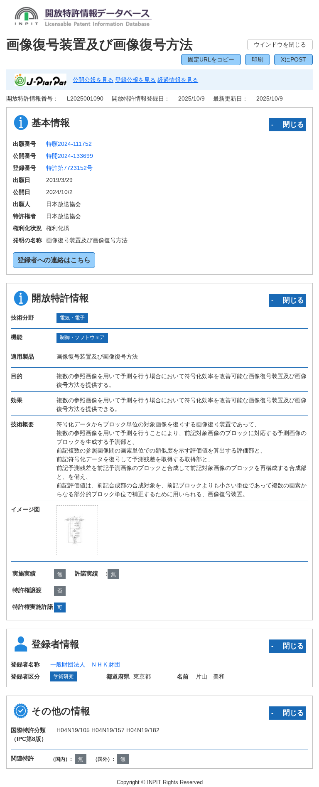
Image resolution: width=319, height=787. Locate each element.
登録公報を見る (135, 79)
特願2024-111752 (69, 143)
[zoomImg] (77, 530)
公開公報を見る (93, 79)
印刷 (257, 59)
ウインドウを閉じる (280, 44)
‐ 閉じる (287, 124)
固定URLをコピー (211, 59)
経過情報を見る (177, 79)
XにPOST (293, 59)
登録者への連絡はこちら (54, 259)
